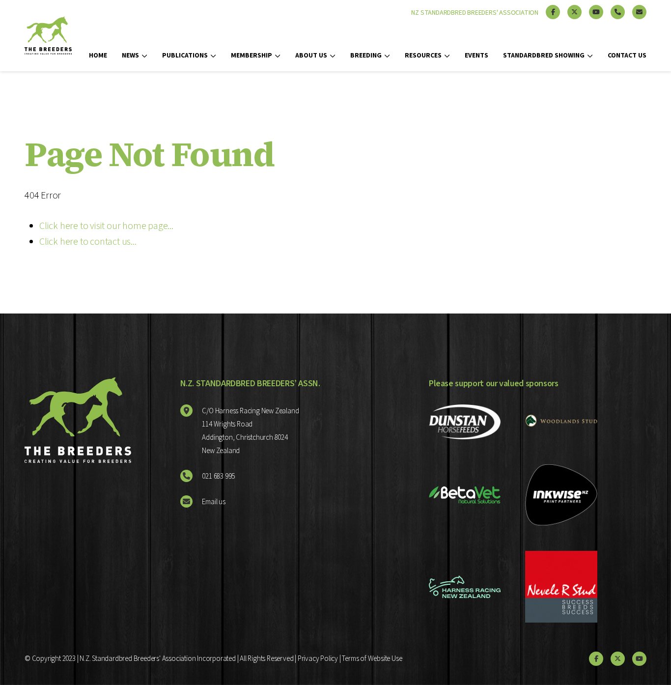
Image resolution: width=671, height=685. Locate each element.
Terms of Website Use (372, 659)
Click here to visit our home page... (106, 226)
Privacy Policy (318, 659)
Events (476, 55)
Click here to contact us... (88, 242)
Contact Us (627, 55)
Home (98, 55)
